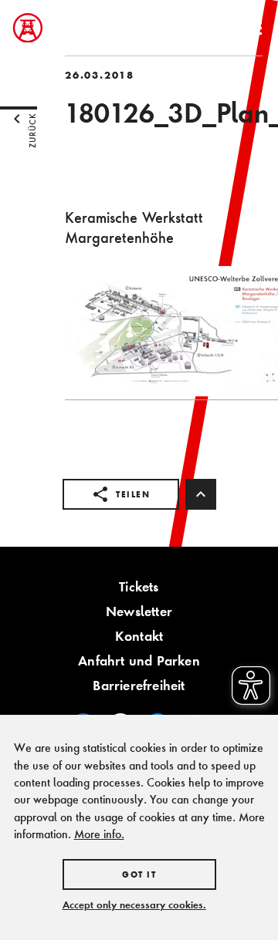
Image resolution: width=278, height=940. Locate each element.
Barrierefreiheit (139, 685)
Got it (139, 874)
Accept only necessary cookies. (134, 904)
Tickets (138, 586)
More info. (99, 834)
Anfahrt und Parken (139, 660)
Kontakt (139, 636)
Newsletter (139, 611)
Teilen (133, 494)
